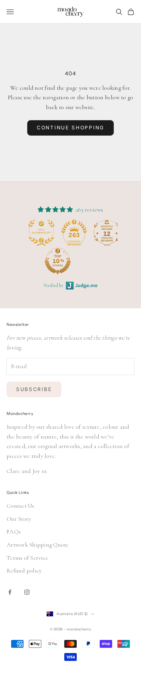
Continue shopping (70, 127)
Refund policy (24, 570)
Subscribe (34, 389)
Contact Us (20, 505)
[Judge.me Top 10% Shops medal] (39, 261)
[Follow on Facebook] (10, 592)
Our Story (19, 518)
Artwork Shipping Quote (38, 544)
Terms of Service (27, 557)
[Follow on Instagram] (27, 592)
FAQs (14, 531)
